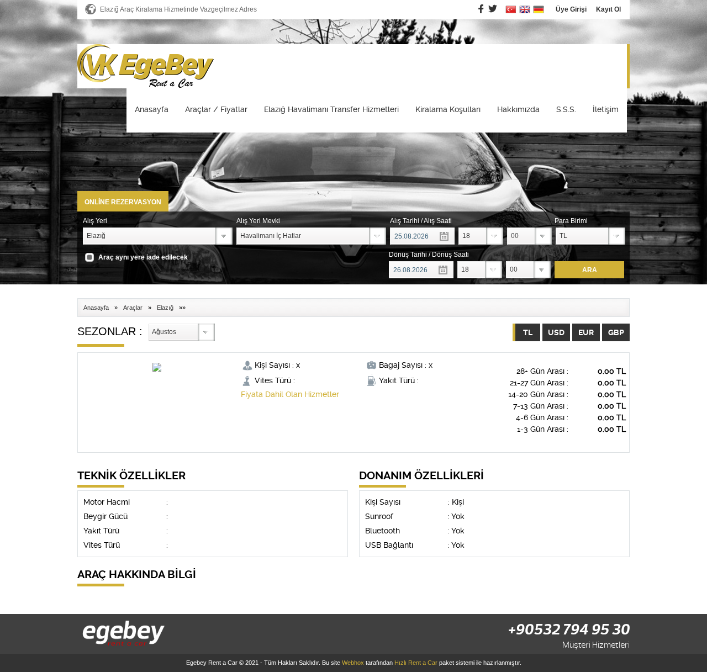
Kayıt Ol (608, 9)
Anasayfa (151, 109)
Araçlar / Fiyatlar (216, 109)
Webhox (353, 662)
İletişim (606, 109)
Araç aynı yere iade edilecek (143, 257)
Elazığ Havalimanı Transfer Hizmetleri (331, 109)
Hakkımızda (518, 109)
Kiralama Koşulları (448, 109)
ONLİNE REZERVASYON (123, 202)
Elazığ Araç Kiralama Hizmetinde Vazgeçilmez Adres (178, 9)
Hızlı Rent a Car (415, 662)
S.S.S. (566, 109)
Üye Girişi (571, 9)
